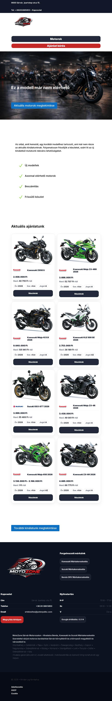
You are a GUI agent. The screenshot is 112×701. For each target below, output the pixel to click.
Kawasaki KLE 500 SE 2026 (84, 338)
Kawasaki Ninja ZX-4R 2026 (84, 406)
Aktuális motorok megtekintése (34, 105)
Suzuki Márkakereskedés (73, 569)
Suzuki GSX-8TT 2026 (38, 406)
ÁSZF (13, 690)
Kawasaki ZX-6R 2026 (84, 474)
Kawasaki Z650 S (36, 270)
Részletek (33, 293)
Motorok (56, 39)
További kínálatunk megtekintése (35, 528)
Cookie (14, 693)
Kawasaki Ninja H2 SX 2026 (38, 338)
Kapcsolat (37, 10)
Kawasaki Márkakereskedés (75, 561)
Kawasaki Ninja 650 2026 (40, 474)
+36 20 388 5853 (44, 606)
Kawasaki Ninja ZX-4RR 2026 (85, 270)
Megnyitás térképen (12, 619)
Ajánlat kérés (56, 45)
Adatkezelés (17, 687)
